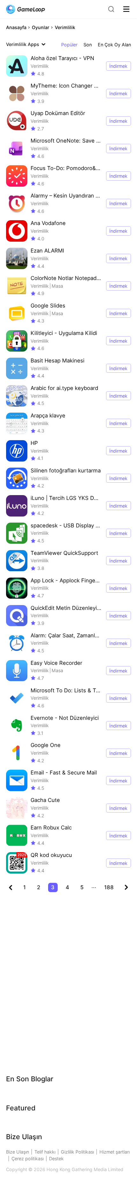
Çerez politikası (27, 1158)
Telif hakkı (44, 1152)
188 (109, 887)
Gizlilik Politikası (77, 1152)
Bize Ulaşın (17, 1152)
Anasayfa (16, 27)
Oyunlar (40, 27)
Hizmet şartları (114, 1152)
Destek (56, 1158)
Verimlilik (65, 27)
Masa (57, 286)
